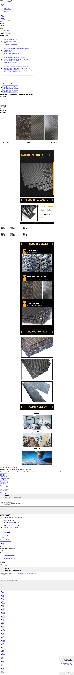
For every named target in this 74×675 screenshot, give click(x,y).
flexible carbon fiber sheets (4, 487)
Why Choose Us (4, 14)
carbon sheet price (2, 484)
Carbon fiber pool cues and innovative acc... (10, 555)
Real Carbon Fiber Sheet (3, 491)
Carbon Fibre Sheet (3, 483)
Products (3, 5)
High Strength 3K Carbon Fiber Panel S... (11, 522)
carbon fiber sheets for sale (4, 482)
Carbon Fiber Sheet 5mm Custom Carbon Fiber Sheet (9, 467)
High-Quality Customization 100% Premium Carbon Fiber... (12, 71)
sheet (1, 492)
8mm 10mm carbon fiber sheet (4, 478)
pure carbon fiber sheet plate (4, 490)
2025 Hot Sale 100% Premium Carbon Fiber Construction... (12, 73)
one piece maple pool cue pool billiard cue (9, 42)
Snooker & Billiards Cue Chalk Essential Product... (11, 44)
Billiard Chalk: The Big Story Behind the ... (10, 558)
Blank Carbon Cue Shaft (5, 30)
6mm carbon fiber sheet (3, 477)
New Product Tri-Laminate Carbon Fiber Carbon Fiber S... (12, 53)
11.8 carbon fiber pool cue (7, 51)
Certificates (5, 12)
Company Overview (6, 10)
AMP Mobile (9, 541)
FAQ (2, 15)
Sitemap (5, 541)
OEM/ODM (3, 18)
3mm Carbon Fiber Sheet (3, 475)
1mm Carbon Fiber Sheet (3, 473)
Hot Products (2, 541)
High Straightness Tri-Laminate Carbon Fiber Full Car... (11, 64)
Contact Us (3, 19)
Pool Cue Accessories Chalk (7, 9)
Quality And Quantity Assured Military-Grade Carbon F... (11, 62)
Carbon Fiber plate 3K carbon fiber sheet (11, 535)
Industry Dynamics (6, 17)
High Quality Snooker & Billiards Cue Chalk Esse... (11, 46)
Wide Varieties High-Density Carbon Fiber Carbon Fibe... (11, 55)
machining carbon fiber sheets (4, 489)
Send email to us (2, 108)
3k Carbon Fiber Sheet (3, 474)
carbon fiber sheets (7, 532)
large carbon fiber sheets (3, 488)
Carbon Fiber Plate (2, 479)
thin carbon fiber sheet (3, 493)
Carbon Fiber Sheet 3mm (3, 480)
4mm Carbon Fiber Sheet (3, 476)
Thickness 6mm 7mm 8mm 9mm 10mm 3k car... (12, 525)
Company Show (6, 11)
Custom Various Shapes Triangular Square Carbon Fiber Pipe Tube (12, 466)
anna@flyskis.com (2, 550)
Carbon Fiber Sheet (6, 8)
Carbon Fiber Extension (7, 560)
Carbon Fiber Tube (6, 7)
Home (3, 4)
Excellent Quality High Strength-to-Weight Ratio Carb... (11, 60)
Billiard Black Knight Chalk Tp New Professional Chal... (11, 37)
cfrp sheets (1, 485)
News (3, 16)
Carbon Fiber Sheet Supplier (4, 481)
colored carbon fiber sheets (4, 486)
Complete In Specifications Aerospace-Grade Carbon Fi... (11, 69)
